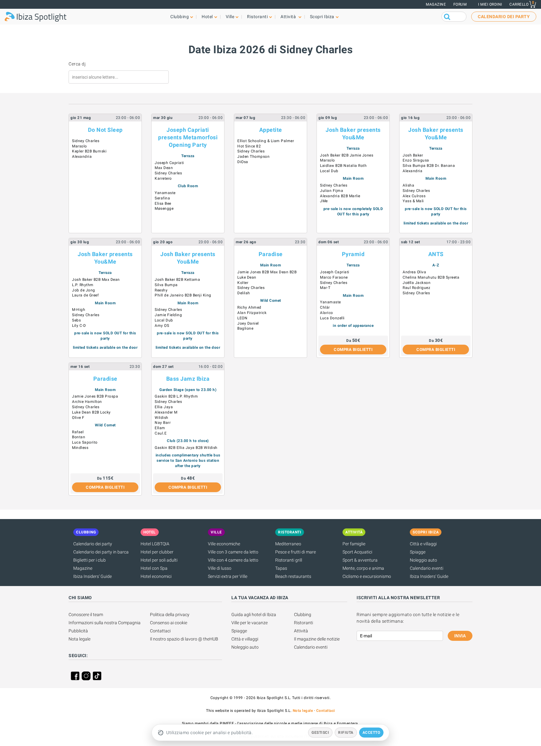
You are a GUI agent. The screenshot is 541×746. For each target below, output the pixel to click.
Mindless (80, 447)
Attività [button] (289, 16)
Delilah (243, 293)
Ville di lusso (219, 568)
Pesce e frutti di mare (295, 551)
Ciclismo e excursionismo (367, 576)
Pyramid (353, 254)
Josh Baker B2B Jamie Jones (346, 155)
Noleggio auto (423, 560)
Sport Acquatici (357, 551)
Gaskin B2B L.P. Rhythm (176, 396)
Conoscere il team (86, 614)
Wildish (161, 417)
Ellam (160, 428)
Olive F (78, 417)
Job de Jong (83, 290)
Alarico (326, 313)
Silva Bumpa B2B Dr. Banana (429, 165)
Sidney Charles (85, 141)
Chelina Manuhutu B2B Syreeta (431, 277)
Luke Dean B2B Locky (91, 412)
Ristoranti (303, 622)
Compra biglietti (353, 349)
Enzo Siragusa (416, 160)
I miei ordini (490, 4)
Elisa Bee (163, 203)
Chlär (325, 307)
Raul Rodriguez (416, 288)
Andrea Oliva (414, 272)
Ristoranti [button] (257, 16)
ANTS (436, 254)
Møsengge (164, 208)
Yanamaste (165, 193)
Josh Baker (413, 155)
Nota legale (79, 638)
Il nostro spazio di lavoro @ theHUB (184, 638)
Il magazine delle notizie (317, 638)
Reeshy (161, 290)
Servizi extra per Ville (227, 576)
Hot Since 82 (249, 146)
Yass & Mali (413, 201)
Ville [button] (230, 16)
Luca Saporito (85, 442)
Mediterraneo (288, 543)
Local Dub (329, 171)
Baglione (245, 328)
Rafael (78, 432)
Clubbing (302, 614)
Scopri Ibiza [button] (322, 16)
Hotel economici (156, 576)
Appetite (270, 129)
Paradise (271, 254)
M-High (78, 309)
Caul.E (161, 433)
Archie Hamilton (87, 401)
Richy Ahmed (249, 307)
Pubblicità (78, 630)
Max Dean (164, 168)
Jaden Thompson (253, 156)
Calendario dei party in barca (101, 551)
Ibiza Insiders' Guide (92, 576)
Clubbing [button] (179, 16)
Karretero (163, 178)
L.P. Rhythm (83, 285)
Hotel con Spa (154, 568)
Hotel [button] (207, 16)
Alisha (408, 185)
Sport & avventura (360, 560)
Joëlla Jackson (416, 282)
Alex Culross (414, 196)
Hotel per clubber (157, 551)
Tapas (281, 568)
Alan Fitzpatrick (251, 313)
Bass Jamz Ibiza (188, 378)
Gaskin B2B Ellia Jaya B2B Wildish (186, 447)
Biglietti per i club (89, 560)
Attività (301, 630)
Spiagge (417, 551)
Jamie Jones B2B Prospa (95, 396)
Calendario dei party (92, 543)
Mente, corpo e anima (363, 568)
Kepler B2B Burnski (89, 151)
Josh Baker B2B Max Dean (96, 279)
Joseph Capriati (169, 163)
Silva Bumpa (166, 285)
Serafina (162, 198)
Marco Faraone (334, 277)
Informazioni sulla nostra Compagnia (105, 622)
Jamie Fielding (168, 315)
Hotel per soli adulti (159, 560)
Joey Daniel (248, 323)
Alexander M (166, 412)
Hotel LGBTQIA (155, 543)
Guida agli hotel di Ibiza (253, 614)
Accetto (371, 732)
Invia (460, 635)
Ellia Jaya (164, 407)
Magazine (436, 4)
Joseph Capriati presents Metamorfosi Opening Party (188, 137)
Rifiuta (345, 732)
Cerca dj (77, 63)
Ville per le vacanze (249, 622)
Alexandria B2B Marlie (340, 196)
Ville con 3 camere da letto (233, 551)
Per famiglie (354, 543)
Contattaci (160, 630)
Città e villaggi (423, 543)
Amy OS (162, 325)
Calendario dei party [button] (504, 16)
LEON (242, 318)
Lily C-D (79, 325)
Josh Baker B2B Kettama (177, 279)
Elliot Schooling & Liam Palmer (265, 141)
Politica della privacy (169, 614)
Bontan (78, 437)
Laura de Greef (85, 295)
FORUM (460, 4)
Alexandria (82, 156)
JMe (324, 201)
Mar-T (325, 288)
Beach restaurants (293, 576)
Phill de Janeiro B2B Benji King (183, 295)
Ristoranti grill (288, 560)
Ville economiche (224, 543)
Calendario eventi (426, 568)
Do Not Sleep (105, 129)
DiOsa (242, 162)
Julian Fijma (331, 190)
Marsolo (79, 146)
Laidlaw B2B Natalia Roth (343, 165)
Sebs (76, 320)
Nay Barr (163, 422)
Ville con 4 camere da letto (233, 560)
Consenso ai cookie (168, 622)
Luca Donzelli (332, 318)
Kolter (242, 282)
